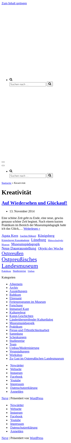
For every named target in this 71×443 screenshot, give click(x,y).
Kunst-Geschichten (21, 316)
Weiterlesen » (31, 228)
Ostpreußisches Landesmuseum (20, 262)
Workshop (15, 355)
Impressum (17, 384)
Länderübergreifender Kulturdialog (31, 319)
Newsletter (17, 365)
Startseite (6, 182)
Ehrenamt (15, 298)
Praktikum (6, 271)
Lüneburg (38, 240)
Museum (5, 244)
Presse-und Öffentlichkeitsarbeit (29, 330)
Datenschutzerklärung (23, 387)
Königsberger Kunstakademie (15, 240)
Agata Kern (10, 236)
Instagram (16, 373)
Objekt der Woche (50, 248)
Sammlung (16, 333)
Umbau (31, 271)
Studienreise (19, 270)
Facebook (16, 376)
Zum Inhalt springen (14, 3)
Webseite (15, 369)
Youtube (15, 380)
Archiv (13, 287)
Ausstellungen (18, 291)
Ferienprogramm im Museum (27, 301)
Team (12, 344)
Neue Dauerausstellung (19, 248)
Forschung (16, 305)
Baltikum (15, 294)
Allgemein (15, 284)
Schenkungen (17, 337)
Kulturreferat (17, 312)
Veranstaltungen (19, 351)
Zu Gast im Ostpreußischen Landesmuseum (36, 358)
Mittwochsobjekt (55, 240)
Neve (5, 398)
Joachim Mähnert (28, 236)
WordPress (36, 398)
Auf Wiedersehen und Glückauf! (34, 202)
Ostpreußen (12, 253)
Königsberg (46, 236)
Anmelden (16, 391)
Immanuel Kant (19, 309)
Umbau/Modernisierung (24, 348)
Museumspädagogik (25, 244)
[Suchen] (50, 84)
